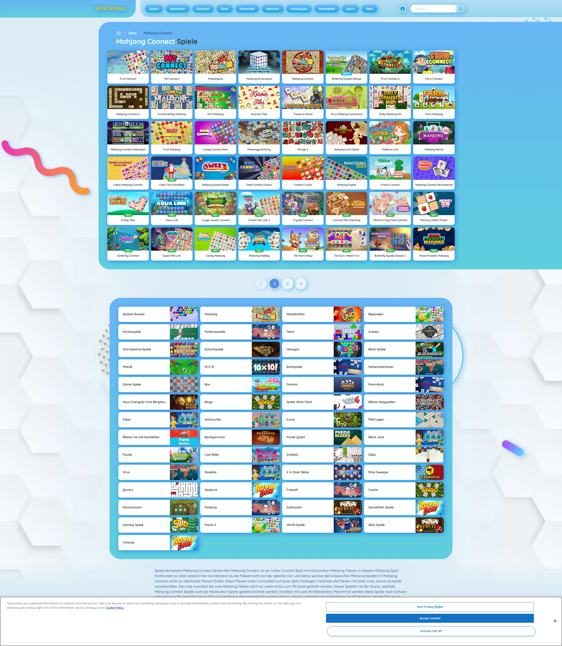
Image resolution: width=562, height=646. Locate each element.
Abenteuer (177, 9)
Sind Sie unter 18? (431, 631)
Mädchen (272, 9)
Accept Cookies (430, 618)
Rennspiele (327, 9)
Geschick (203, 9)
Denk (224, 9)
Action (154, 9)
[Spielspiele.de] (118, 33)
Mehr (369, 9)
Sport (350, 9)
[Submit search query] (461, 9)
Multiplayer (299, 9)
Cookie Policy (115, 607)
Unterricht (247, 9)
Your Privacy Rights (430, 606)
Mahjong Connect (158, 33)
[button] (403, 9)
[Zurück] (261, 283)
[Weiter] (300, 283)
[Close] (555, 621)
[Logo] (110, 9)
